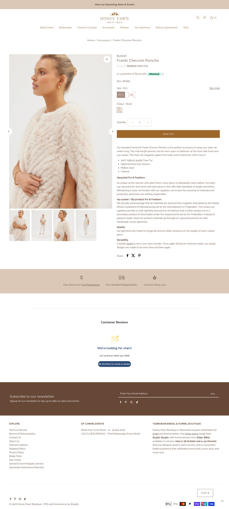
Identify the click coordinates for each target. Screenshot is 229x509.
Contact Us (15, 437)
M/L (121, 94)
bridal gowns (192, 433)
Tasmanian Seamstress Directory (26, 467)
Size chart (214, 88)
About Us (14, 441)
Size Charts (15, 460)
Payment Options (18, 445)
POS (46, 504)
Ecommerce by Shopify (66, 504)
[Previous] (8, 131)
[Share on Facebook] (127, 256)
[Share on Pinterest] (139, 256)
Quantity (121, 122)
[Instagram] (131, 403)
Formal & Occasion (87, 27)
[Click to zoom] (107, 59)
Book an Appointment (167, 27)
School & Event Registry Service (26, 463)
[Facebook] (120, 403)
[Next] (112, 131)
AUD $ (205, 493)
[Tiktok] (137, 403)
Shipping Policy (17, 448)
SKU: (119, 81)
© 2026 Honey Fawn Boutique (25, 504)
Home (91, 40)
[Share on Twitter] (133, 256)
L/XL (131, 94)
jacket (130, 243)
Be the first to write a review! (114, 364)
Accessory (104, 40)
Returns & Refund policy (22, 433)
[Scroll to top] (222, 500)
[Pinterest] (126, 403)
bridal (156, 433)
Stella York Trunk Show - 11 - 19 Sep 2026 (103, 430)
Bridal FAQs (15, 456)
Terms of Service (18, 430)
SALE (186, 27)
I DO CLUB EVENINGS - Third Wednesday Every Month (110, 433)
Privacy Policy (16, 452)
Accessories (108, 27)
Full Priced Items (90, 284)
